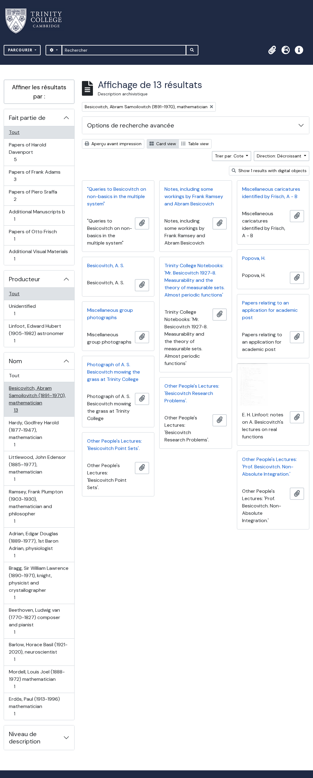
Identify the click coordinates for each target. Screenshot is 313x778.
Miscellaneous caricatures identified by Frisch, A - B (271, 193)
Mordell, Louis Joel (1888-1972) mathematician (37, 679)
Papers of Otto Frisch (33, 235)
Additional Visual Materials (38, 255)
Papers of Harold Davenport (27, 152)
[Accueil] (37, 21)
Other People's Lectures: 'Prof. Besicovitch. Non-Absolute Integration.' (269, 466)
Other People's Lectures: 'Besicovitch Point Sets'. (114, 445)
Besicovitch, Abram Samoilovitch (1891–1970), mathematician (37, 399)
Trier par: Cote (230, 156)
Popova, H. (253, 258)
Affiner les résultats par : (39, 91)
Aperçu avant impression (116, 143)
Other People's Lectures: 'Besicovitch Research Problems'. (191, 393)
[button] (272, 50)
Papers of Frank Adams (35, 175)
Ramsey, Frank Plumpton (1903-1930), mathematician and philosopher (36, 506)
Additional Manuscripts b (37, 215)
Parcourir (21, 50)
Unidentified (22, 310)
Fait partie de (27, 118)
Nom (15, 361)
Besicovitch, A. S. (105, 265)
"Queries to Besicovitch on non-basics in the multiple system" (116, 196)
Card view (165, 143)
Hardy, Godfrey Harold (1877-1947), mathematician (34, 433)
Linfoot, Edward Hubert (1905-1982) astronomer (36, 333)
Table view (198, 143)
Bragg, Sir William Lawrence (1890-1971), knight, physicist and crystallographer (38, 583)
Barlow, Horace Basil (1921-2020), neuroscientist (38, 651)
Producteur (24, 279)
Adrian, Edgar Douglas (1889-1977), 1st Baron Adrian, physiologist (33, 544)
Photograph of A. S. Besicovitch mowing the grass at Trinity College (113, 371)
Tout (14, 132)
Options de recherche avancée (130, 125)
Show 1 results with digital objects (272, 170)
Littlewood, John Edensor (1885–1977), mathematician (37, 468)
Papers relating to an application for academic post (270, 310)
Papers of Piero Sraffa (33, 195)
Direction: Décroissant (280, 156)
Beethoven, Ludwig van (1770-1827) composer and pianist (34, 621)
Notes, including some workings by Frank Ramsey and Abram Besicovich (193, 196)
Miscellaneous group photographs (110, 314)
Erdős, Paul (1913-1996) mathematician (34, 706)
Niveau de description (24, 737)
